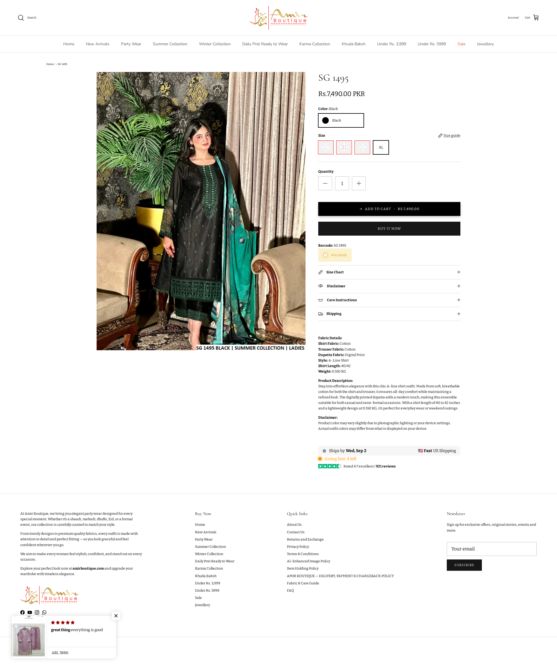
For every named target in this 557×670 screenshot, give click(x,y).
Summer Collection (170, 44)
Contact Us (296, 532)
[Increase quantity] (359, 183)
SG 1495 (62, 64)
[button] (116, 615)
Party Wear (131, 44)
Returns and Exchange (305, 539)
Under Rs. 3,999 (391, 44)
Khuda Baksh (354, 44)
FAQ (290, 590)
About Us (294, 525)
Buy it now (389, 229)
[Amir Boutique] (278, 18)
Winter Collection (215, 44)
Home (68, 44)
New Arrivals (97, 44)
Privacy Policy (298, 547)
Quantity (326, 171)
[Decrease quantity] (325, 183)
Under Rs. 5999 (432, 44)
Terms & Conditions (303, 554)
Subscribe (464, 565)
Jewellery (485, 44)
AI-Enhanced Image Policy (308, 561)
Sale (461, 44)
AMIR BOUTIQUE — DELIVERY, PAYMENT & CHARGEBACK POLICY (340, 576)
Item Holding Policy (303, 568)
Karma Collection (314, 44)
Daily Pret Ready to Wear (265, 44)
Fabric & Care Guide (303, 583)
